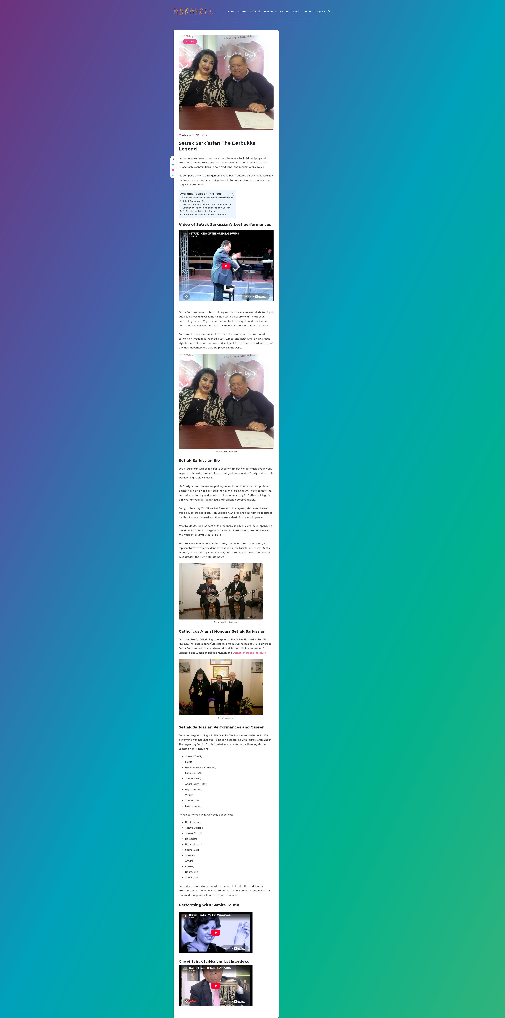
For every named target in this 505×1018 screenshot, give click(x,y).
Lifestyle (255, 11)
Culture (243, 11)
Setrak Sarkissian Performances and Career (206, 207)
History (284, 11)
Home (231, 11)
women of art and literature (249, 652)
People (306, 11)
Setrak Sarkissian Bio (194, 201)
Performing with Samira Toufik (199, 211)
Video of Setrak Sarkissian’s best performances (207, 197)
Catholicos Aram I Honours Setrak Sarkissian (207, 204)
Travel (295, 11)
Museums (270, 11)
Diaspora (319, 11)
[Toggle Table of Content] (230, 193)
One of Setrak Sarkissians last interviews (204, 214)
